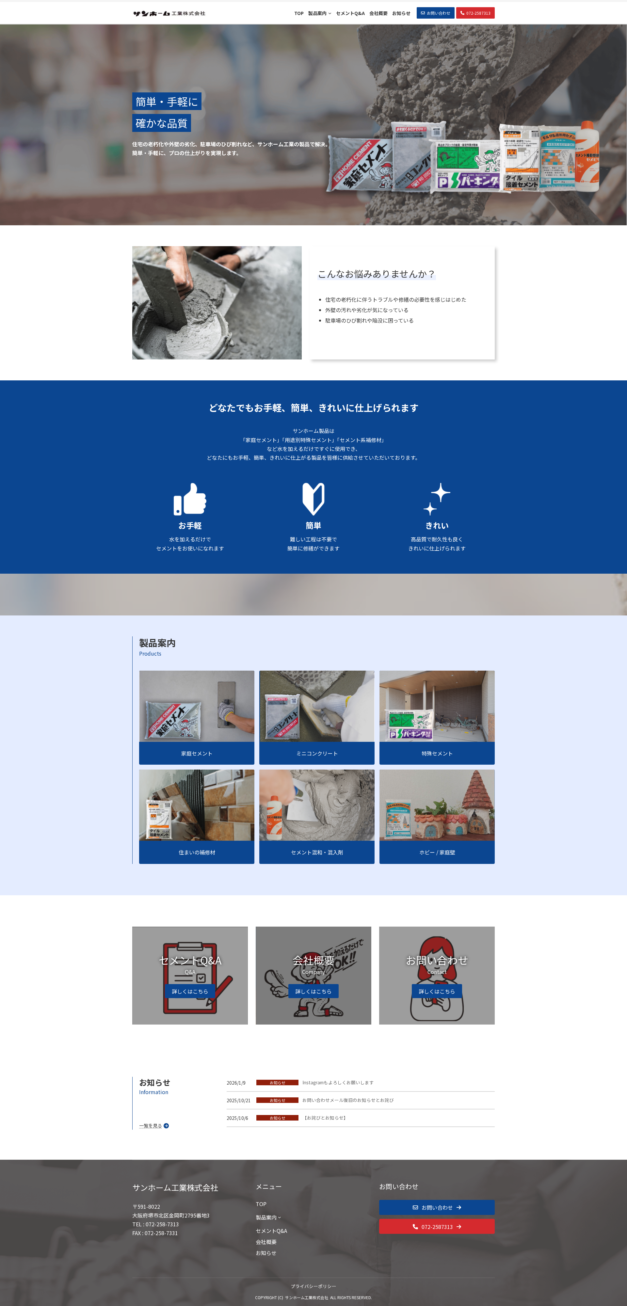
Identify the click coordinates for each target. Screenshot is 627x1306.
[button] (436, 13)
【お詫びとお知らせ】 (325, 1118)
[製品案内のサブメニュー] (279, 1217)
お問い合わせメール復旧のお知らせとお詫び (348, 1100)
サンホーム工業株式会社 (306, 1297)
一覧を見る (150, 1125)
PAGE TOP (608, 1260)
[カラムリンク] (190, 976)
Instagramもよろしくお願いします (338, 1082)
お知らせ (277, 1082)
